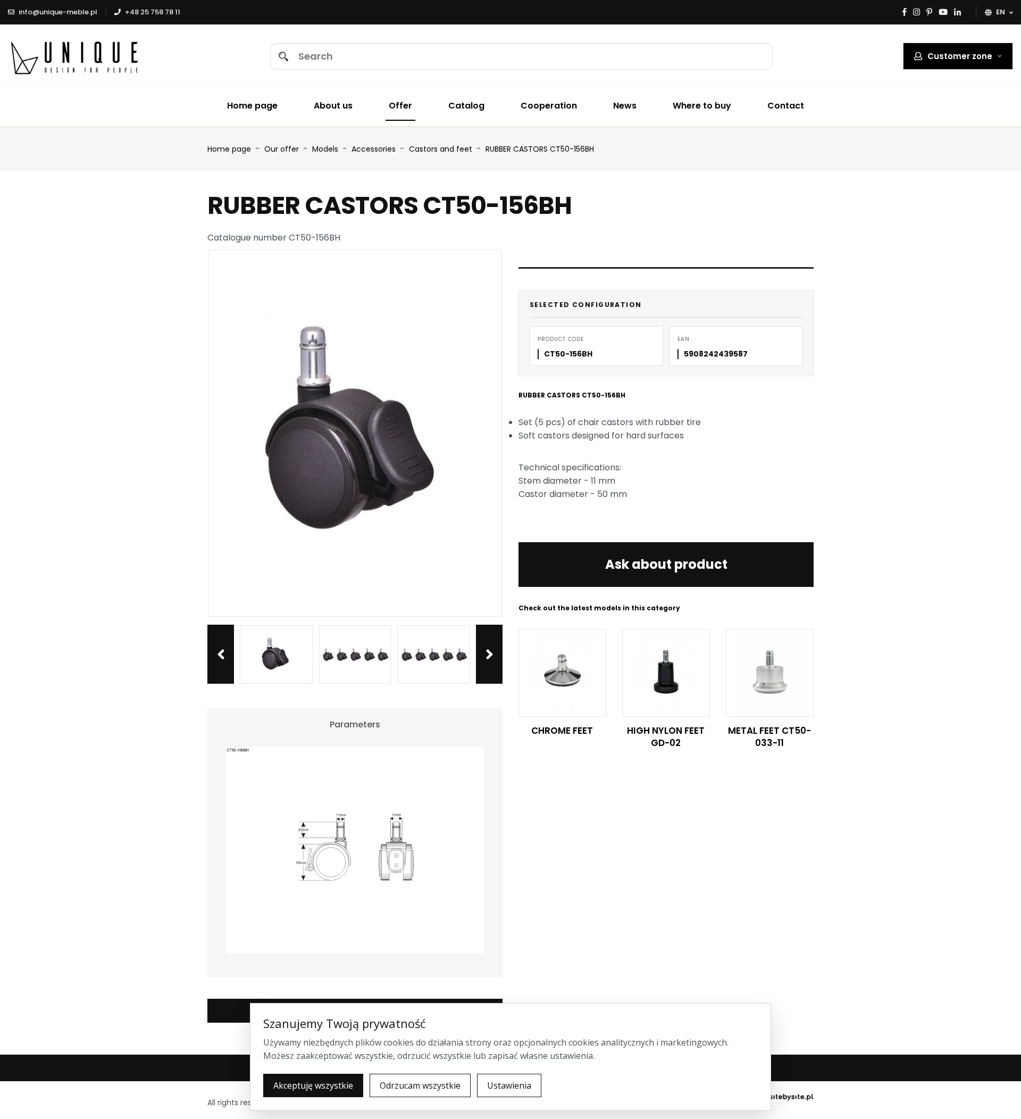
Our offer (282, 149)
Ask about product (666, 564)
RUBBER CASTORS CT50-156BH (540, 149)
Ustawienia (509, 1085)
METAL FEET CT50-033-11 (769, 736)
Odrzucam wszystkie (420, 1085)
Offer (400, 106)
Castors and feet (441, 149)
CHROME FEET (562, 730)
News (625, 106)
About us (333, 106)
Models (326, 149)
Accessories (375, 149)
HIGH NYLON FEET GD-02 (666, 736)
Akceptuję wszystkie (313, 1085)
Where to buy (702, 106)
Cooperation (549, 106)
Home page (252, 106)
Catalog (466, 106)
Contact (785, 106)
